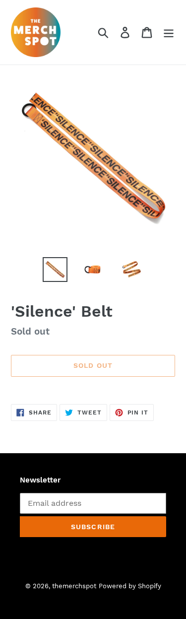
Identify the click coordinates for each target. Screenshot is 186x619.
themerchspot (74, 586)
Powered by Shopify (130, 586)
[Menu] (169, 32)
